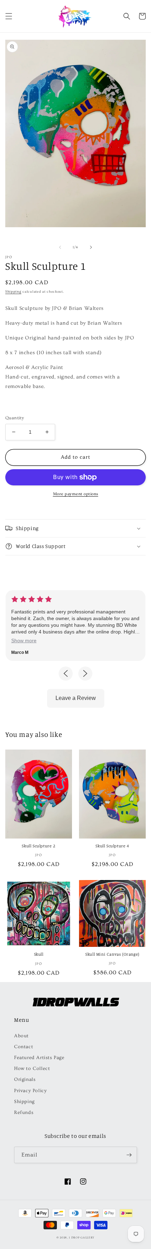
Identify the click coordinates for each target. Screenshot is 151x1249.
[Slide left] (60, 247)
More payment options (75, 494)
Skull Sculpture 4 (112, 845)
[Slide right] (91, 247)
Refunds (23, 1112)
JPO (8, 257)
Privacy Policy (30, 1091)
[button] (9, 16)
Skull (39, 954)
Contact (23, 1047)
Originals (24, 1079)
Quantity (14, 417)
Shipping (13, 291)
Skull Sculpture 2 (38, 845)
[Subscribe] (129, 1155)
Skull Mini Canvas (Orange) (112, 954)
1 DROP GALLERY (81, 1237)
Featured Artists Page (39, 1057)
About (21, 1036)
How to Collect (32, 1068)
